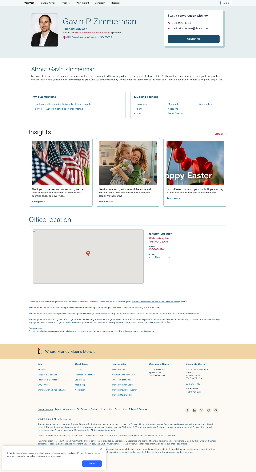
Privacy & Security (138, 409)
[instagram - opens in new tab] (208, 410)
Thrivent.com (111, 444)
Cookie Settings (45, 409)
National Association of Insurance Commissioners (155, 301)
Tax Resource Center (87, 409)
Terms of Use (121, 409)
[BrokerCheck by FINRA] (128, 459)
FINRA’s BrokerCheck (131, 444)
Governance (69, 409)
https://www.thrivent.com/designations (137, 331)
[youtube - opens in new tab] (216, 410)
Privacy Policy (84, 453)
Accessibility (106, 409)
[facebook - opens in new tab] (187, 410)
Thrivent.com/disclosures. (103, 430)
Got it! (92, 463)
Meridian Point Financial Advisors (93, 32)
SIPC (135, 427)
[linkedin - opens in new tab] (194, 410)
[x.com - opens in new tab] (201, 410)
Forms (58, 409)
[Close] (101, 449)
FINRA (125, 427)
